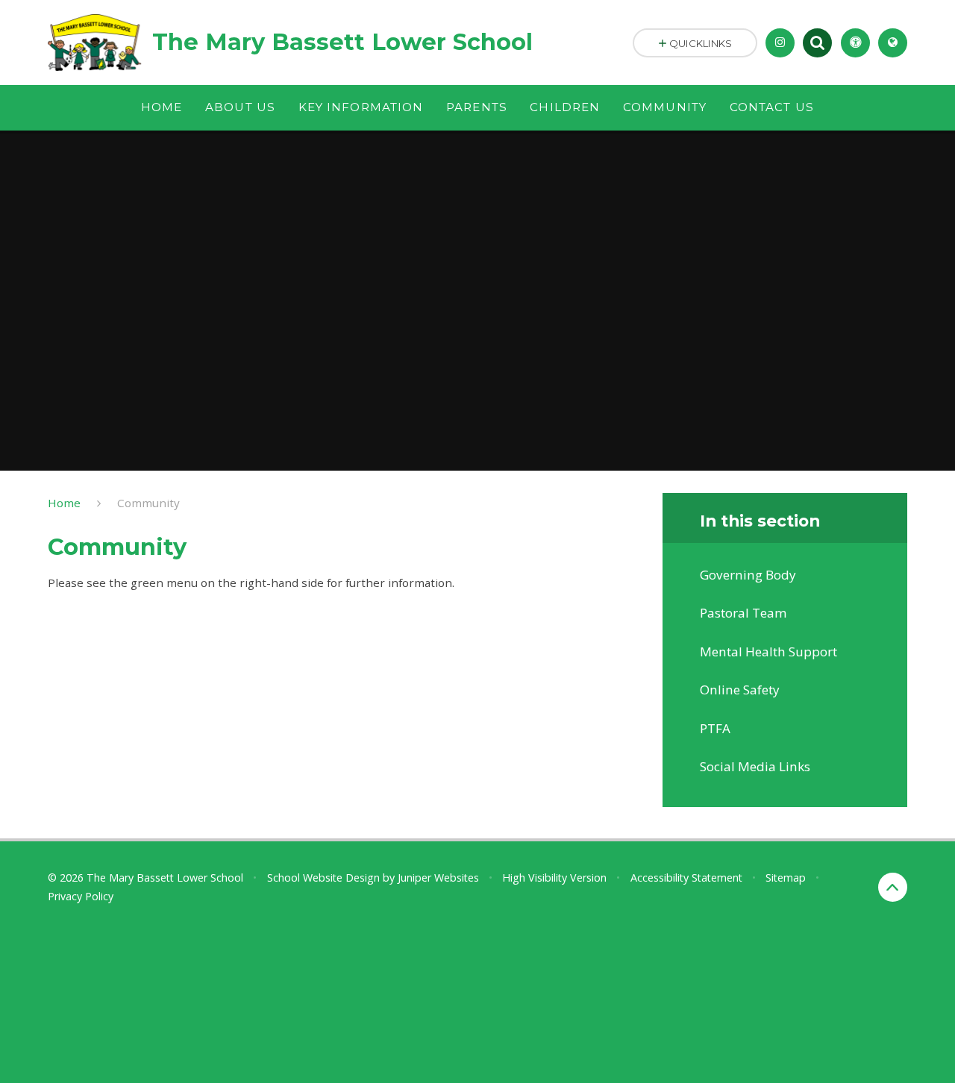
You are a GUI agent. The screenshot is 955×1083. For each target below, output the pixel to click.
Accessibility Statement (686, 877)
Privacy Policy (80, 896)
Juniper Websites (438, 877)
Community (148, 502)
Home (64, 502)
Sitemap (785, 877)
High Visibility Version (554, 877)
